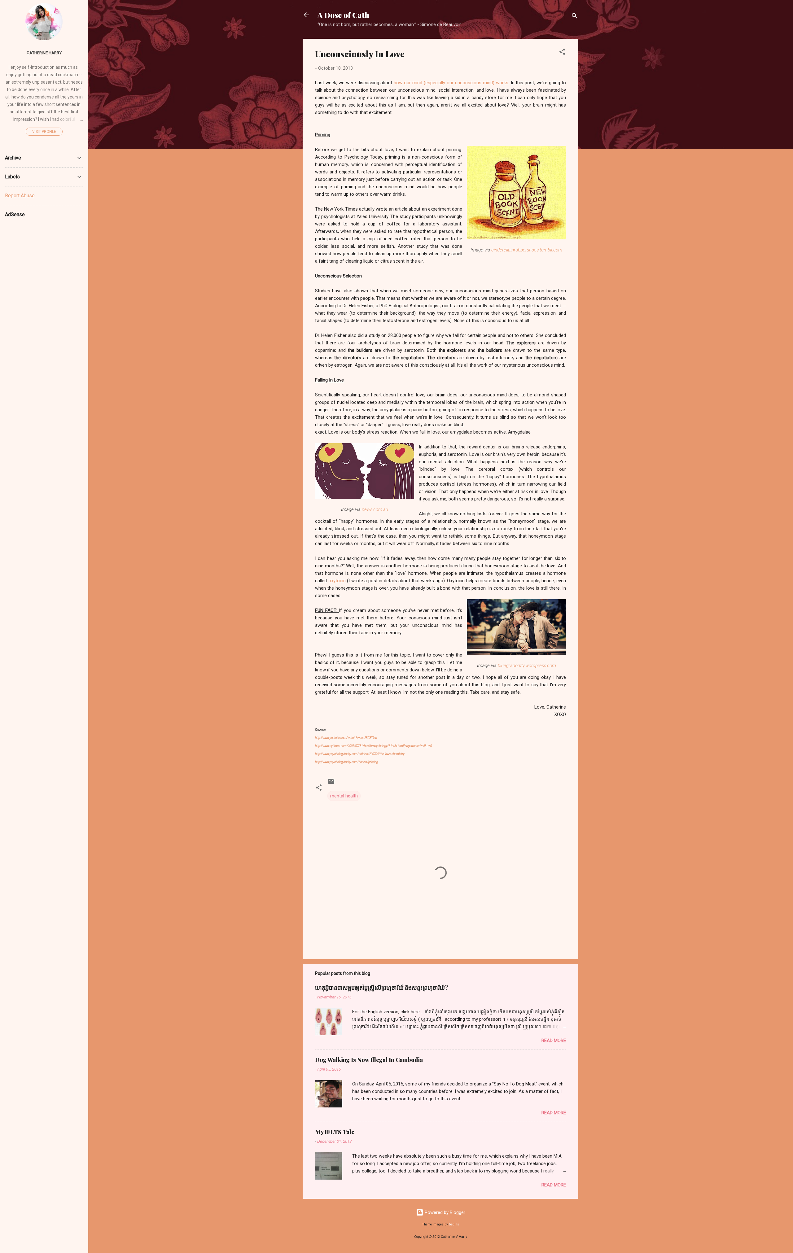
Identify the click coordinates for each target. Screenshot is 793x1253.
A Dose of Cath (343, 15)
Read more (553, 1040)
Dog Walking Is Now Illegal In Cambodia (369, 1059)
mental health (344, 796)
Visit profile (44, 131)
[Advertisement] (51, 312)
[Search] (574, 16)
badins (454, 1224)
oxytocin (337, 580)
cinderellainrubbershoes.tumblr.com (526, 250)
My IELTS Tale (334, 1132)
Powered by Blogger (444, 1212)
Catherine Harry (44, 52)
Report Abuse (20, 196)
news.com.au (375, 509)
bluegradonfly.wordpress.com (527, 665)
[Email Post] (331, 783)
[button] (562, 53)
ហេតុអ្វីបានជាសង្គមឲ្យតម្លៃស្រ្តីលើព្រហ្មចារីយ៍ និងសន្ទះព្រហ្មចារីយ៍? (381, 987)
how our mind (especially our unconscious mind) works (451, 82)
